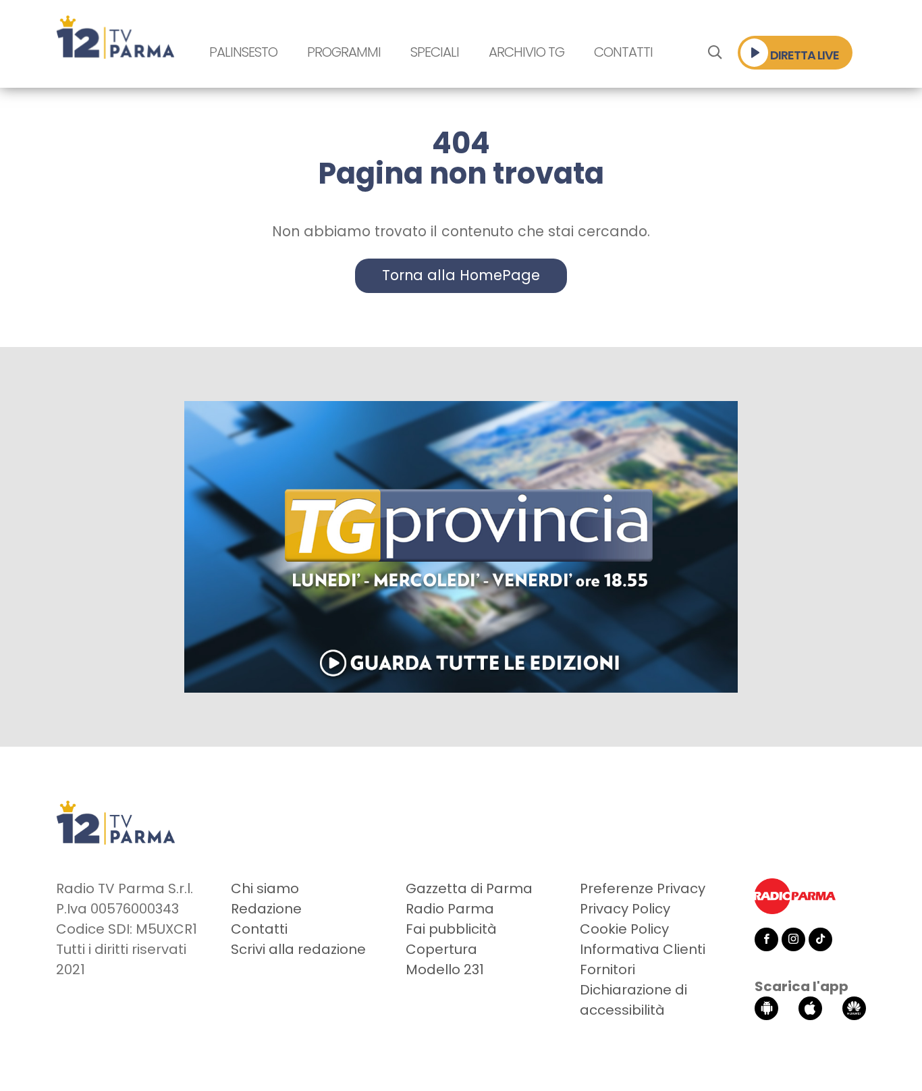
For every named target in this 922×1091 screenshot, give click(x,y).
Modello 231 (445, 969)
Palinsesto (243, 52)
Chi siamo (265, 888)
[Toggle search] (714, 53)
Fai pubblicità (451, 929)
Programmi (344, 52)
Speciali (434, 52)
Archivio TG (526, 52)
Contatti (623, 52)
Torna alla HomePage (461, 275)
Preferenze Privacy (642, 888)
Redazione (266, 908)
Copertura (441, 949)
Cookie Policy (624, 929)
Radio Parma (450, 908)
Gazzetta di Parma (469, 888)
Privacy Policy (625, 908)
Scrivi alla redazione (298, 949)
